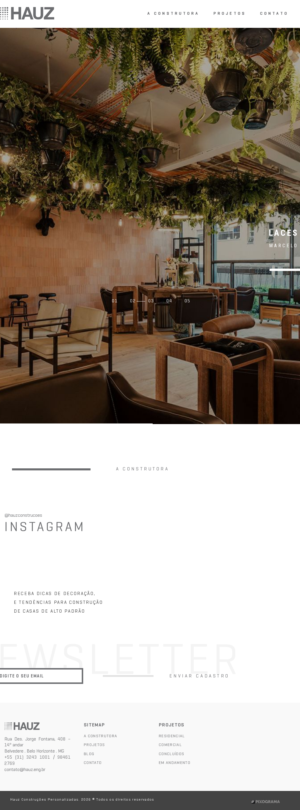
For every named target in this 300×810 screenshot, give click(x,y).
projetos (230, 14)
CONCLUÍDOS (171, 753)
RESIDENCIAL (172, 735)
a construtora (173, 14)
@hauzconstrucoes (23, 515)
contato (274, 14)
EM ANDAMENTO (174, 762)
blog (89, 753)
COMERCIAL (170, 744)
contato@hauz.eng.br (24, 769)
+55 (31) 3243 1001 (27, 757)
